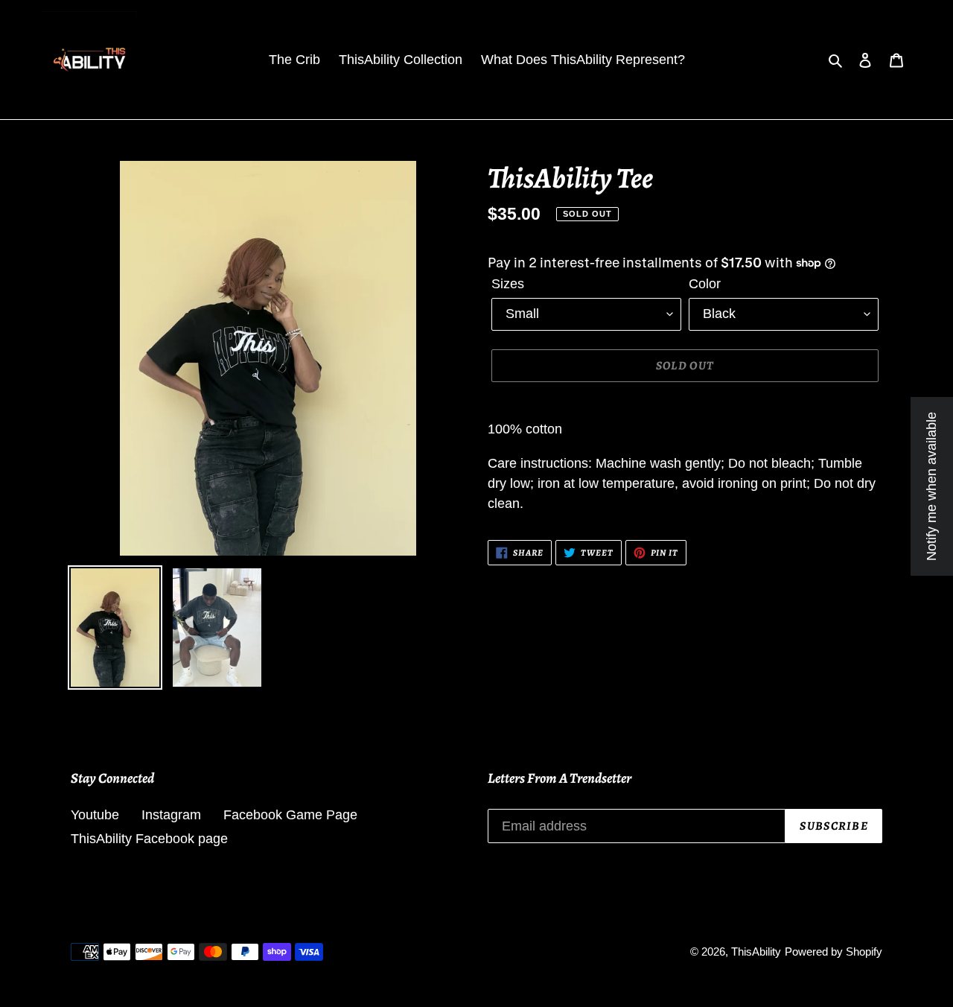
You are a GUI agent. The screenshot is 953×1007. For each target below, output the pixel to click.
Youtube (95, 814)
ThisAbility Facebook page (149, 838)
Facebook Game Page (290, 814)
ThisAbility (756, 951)
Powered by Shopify (833, 951)
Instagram (171, 814)
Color (705, 283)
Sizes (507, 283)
